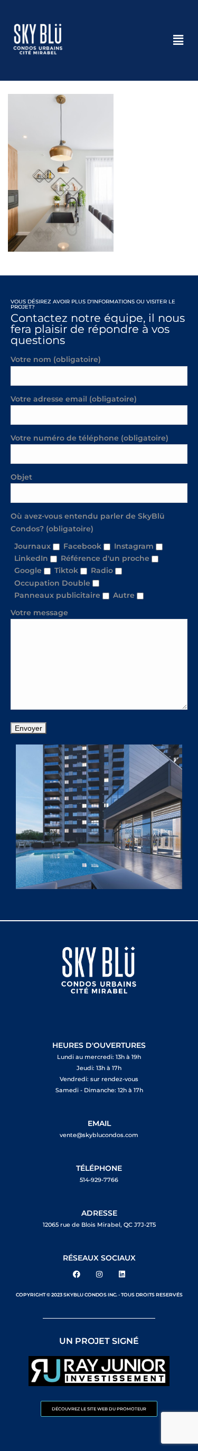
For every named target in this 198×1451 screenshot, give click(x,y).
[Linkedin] (122, 1274)
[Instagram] (99, 1274)
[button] (178, 40)
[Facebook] (76, 1274)
